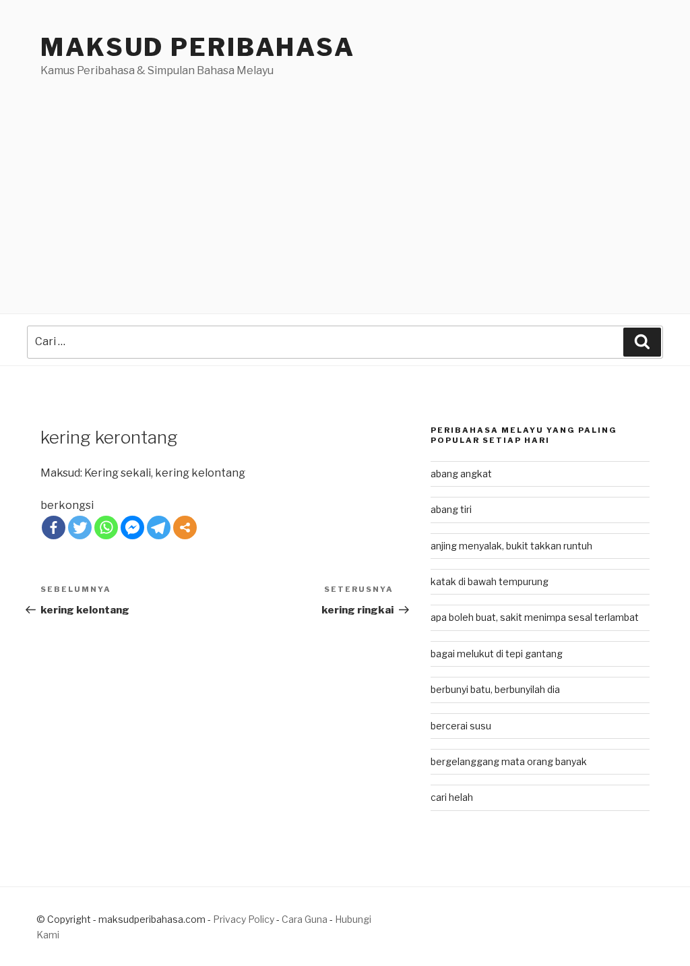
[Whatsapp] (106, 527)
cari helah (452, 797)
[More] (185, 527)
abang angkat (461, 473)
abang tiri (451, 509)
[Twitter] (80, 527)
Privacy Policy (243, 919)
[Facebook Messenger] (132, 527)
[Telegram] (158, 527)
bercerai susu (461, 725)
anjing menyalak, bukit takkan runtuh (511, 545)
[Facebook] (53, 527)
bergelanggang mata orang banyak (509, 761)
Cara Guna (306, 919)
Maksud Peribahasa (197, 47)
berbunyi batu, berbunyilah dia (495, 689)
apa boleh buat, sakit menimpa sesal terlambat (535, 617)
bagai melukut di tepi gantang (497, 653)
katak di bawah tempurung (489, 581)
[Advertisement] (345, 180)
